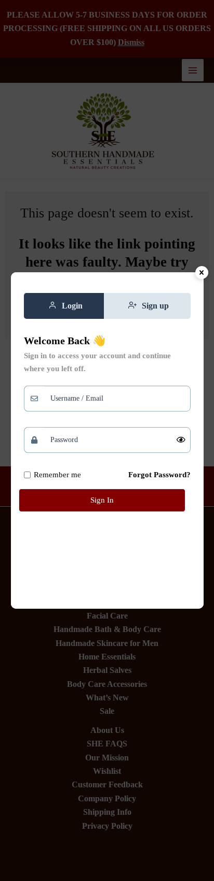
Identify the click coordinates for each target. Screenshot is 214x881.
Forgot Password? (159, 475)
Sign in (102, 500)
